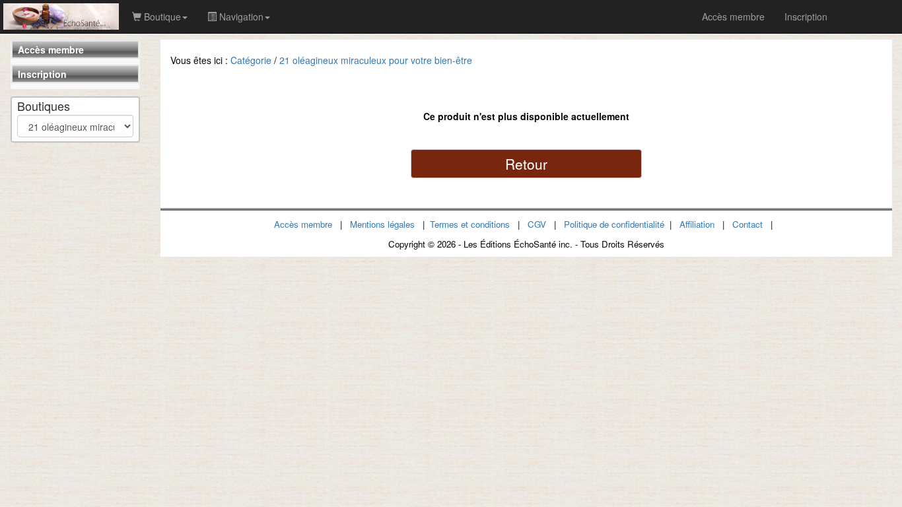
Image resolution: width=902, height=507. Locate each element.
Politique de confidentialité (614, 224)
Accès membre (51, 49)
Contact (747, 224)
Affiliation (696, 224)
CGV (537, 224)
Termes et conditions (470, 224)
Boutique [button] (161, 16)
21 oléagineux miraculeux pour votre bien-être (375, 60)
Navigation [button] (240, 16)
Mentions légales (382, 224)
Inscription (42, 74)
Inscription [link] (805, 16)
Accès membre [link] (733, 16)
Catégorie (250, 60)
